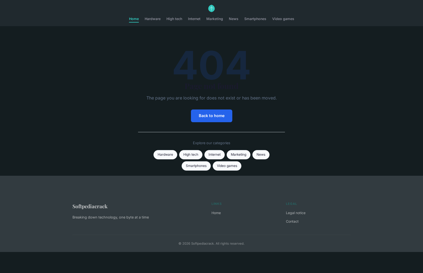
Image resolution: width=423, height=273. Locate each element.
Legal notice (296, 213)
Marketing (214, 19)
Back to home (211, 115)
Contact (292, 221)
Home (134, 19)
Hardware (153, 19)
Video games (283, 19)
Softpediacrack (89, 206)
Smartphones (255, 19)
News (233, 19)
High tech (174, 19)
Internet (194, 19)
